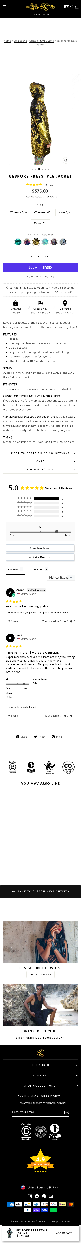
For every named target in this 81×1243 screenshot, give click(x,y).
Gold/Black (36, 242)
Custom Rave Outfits (41, 40)
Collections (20, 40)
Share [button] (14, 621)
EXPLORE (40, 1075)
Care (40, 461)
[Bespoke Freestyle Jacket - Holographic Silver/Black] (28, 858)
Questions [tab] (37, 569)
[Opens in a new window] (30, 1196)
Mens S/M (64, 212)
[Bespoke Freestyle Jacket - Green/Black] (6, 858)
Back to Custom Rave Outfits (43, 891)
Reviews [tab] (13, 569)
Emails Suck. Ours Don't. (40, 1096)
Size (40, 205)
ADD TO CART (64, 1233)
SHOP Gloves (40, 974)
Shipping (28, 196)
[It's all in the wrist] (40, 942)
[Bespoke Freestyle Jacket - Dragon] (10, 858)
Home (7, 40)
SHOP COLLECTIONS (40, 1085)
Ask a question (40, 469)
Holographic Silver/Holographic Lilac (54, 242)
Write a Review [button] (42, 548)
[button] (66, 621)
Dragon (27, 242)
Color (40, 234)
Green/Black (18, 242)
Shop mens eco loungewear (40, 1038)
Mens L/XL (40, 223)
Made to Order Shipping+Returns (40, 453)
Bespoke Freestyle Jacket (21, 612)
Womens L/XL (42, 212)
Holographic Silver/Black (63, 242)
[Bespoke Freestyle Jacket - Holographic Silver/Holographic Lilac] (23, 858)
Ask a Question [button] (42, 557)
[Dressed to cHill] (40, 1005)
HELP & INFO (40, 1065)
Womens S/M (18, 212)
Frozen (45, 242)
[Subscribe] (66, 1112)
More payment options (40, 276)
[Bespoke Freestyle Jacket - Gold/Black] (15, 858)
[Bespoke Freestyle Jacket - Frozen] (19, 858)
